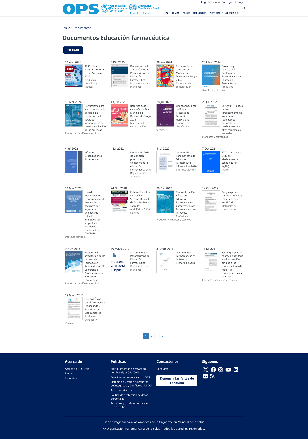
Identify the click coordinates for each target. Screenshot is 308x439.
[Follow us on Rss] (212, 377)
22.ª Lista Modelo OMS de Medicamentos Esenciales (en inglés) (231, 159)
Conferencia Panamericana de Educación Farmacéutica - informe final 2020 (186, 159)
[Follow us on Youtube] (228, 370)
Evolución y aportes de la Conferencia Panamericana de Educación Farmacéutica (231, 74)
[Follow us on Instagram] (220, 370)
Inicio (66, 28)
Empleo (69, 373)
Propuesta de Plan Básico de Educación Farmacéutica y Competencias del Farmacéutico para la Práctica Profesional (186, 204)
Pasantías (71, 378)
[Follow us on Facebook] (213, 370)
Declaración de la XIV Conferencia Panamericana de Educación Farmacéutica (139, 72)
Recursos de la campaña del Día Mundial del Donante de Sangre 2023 (140, 112)
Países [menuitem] (186, 12)
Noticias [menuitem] (215, 12)
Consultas (162, 369)
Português (228, 2)
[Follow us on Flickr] (205, 377)
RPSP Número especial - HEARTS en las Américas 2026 (94, 71)
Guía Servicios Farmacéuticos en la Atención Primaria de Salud (186, 257)
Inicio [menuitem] (166, 14)
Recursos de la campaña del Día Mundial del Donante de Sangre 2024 (186, 72)
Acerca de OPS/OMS (77, 369)
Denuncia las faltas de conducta (177, 380)
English (205, 2)
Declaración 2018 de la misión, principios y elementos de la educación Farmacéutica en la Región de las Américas (140, 164)
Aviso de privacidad (122, 390)
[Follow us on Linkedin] (236, 370)
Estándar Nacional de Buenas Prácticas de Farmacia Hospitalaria (186, 112)
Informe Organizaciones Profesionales (93, 156)
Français (240, 2)
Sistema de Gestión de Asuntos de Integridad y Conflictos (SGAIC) (131, 383)
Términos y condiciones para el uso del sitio (129, 405)
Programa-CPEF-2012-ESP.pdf (118, 266)
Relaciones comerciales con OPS (130, 377)
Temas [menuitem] (176, 12)
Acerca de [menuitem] (231, 12)
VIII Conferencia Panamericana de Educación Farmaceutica (139, 257)
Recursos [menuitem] (199, 12)
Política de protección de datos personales (129, 396)
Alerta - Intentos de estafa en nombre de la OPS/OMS (128, 370)
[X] (205, 370)
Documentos (82, 28)
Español (216, 2)
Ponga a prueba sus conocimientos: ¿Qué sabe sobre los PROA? (232, 197)
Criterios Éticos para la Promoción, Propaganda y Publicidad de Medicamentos (95, 305)
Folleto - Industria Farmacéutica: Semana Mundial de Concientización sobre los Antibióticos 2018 (140, 200)
